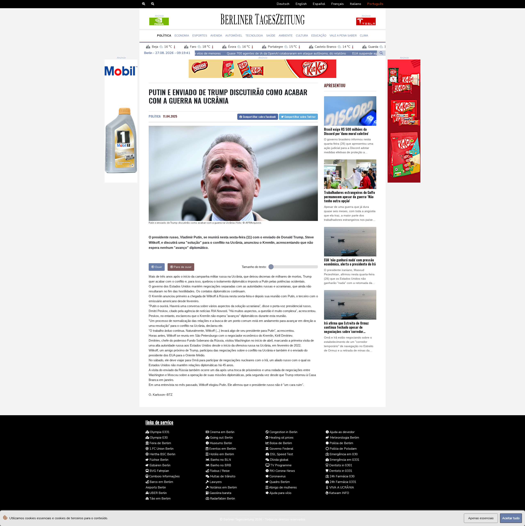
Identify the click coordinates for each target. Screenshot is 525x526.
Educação (318, 35)
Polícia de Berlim (341, 443)
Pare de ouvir (182, 267)
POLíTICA (155, 116)
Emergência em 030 (343, 454)
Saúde (270, 35)
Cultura (302, 35)
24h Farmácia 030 (342, 476)
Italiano (355, 4)
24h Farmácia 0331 (342, 482)
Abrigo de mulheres (282, 487)
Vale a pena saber (343, 35)
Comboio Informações (164, 476)
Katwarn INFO (338, 493)
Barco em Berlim (161, 482)
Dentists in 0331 (340, 471)
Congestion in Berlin (283, 432)
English (301, 4)
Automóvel (233, 35)
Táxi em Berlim (160, 498)
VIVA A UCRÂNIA (341, 487)
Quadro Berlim (279, 482)
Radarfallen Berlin (222, 498)
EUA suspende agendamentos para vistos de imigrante (336, 53)
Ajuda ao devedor (342, 432)
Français (337, 4)
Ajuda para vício (280, 493)
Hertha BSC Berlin (162, 454)
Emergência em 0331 (344, 460)
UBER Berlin (158, 493)
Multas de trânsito (222, 476)
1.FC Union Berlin (161, 449)
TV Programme (280, 465)
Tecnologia (254, 35)
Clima (364, 35)
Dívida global (278, 460)
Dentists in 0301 (340, 465)
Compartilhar (259, 116)
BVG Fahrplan (159, 471)
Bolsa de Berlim (280, 443)
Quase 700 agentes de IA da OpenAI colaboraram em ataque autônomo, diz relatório (232, 53)
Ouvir (158, 267)
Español (319, 4)
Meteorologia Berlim (344, 438)
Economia (182, 35)
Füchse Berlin (158, 460)
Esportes (199, 35)
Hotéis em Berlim (221, 454)
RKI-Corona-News (282, 471)
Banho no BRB (220, 465)
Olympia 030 (158, 438)
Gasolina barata (220, 493)
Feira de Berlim (160, 443)
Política (164, 35)
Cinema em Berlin (221, 432)
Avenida (216, 35)
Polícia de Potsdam (343, 449)
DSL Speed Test (281, 454)
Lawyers (215, 482)
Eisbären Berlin (159, 465)
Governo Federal (281, 449)
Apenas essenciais (481, 518)
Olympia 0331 (159, 432)
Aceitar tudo (511, 518)
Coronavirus (277, 476)
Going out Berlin (221, 438)
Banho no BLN (220, 460)
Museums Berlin (220, 443)
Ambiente (286, 35)
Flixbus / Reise (219, 471)
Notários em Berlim (223, 487)
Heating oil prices (280, 438)
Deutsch (283, 4)
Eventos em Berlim (222, 449)
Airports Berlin (156, 487)
